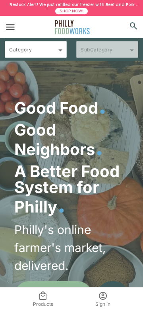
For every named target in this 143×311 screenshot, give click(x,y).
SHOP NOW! (71, 11)
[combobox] (35, 53)
